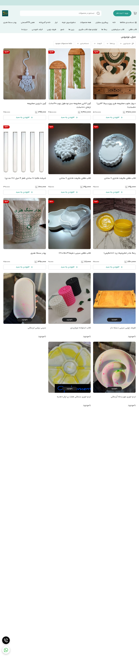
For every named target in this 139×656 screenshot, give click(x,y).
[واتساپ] (6, 650)
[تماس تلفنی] (6, 640)
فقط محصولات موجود (63, 43)
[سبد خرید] (135, 13)
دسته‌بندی (84, 43)
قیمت (99, 43)
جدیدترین (126, 43)
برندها (112, 43)
